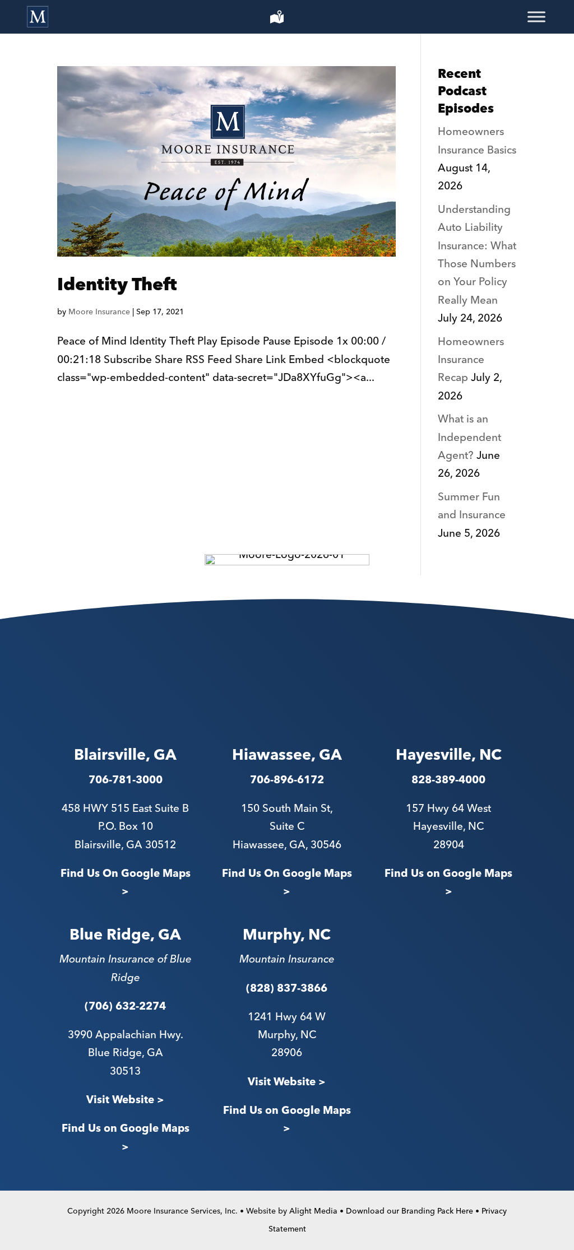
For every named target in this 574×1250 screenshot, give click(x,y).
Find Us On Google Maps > (126, 883)
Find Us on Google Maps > (448, 883)
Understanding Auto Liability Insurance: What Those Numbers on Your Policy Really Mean (477, 255)
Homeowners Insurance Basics (477, 141)
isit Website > (290, 1082)
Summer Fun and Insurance (472, 506)
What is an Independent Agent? (469, 437)
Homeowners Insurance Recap (471, 360)
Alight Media (313, 1211)
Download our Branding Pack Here (409, 1211)
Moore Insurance (99, 312)
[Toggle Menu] (536, 17)
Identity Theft (117, 285)
